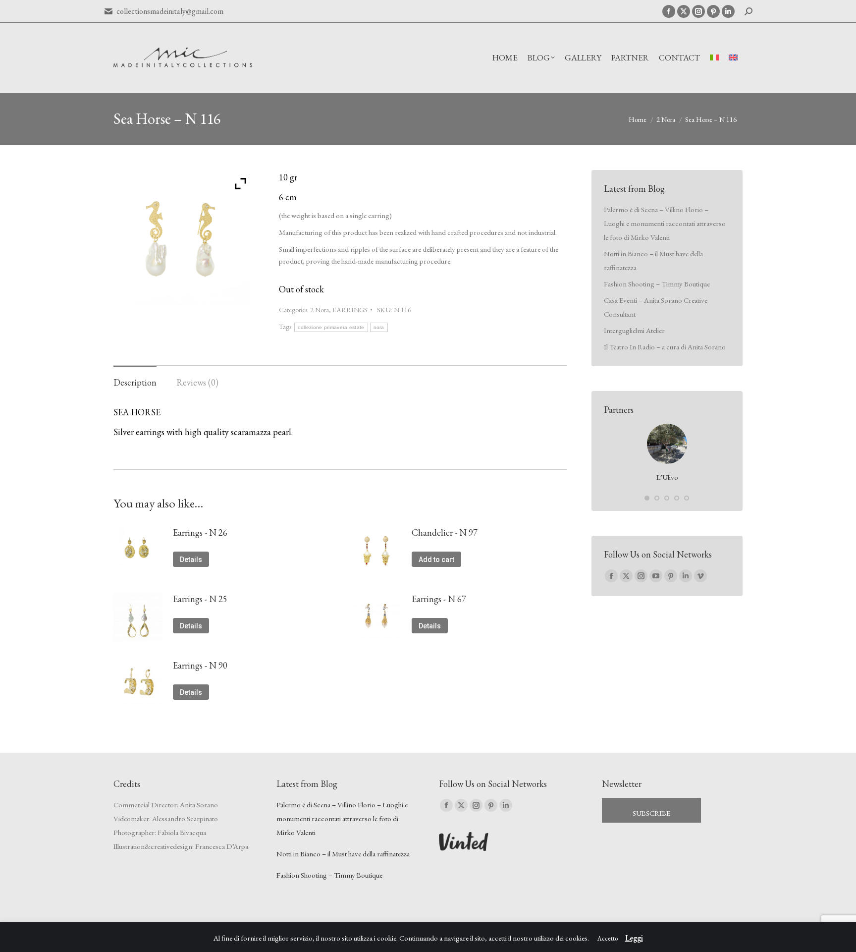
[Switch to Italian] (714, 57)
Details (191, 559)
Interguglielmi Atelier (634, 330)
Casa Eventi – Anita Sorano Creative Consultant (655, 307)
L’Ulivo (667, 477)
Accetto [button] (607, 938)
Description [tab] (135, 382)
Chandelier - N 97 (445, 532)
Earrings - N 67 (439, 599)
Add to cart (436, 559)
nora (379, 327)
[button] (646, 498)
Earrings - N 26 (200, 532)
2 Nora (319, 309)
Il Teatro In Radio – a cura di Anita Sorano (665, 346)
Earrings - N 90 (200, 665)
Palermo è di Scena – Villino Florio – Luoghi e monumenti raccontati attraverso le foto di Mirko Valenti (665, 223)
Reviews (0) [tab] (197, 382)
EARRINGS (350, 309)
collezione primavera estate (331, 327)
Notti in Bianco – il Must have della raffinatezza (653, 260)
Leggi (634, 938)
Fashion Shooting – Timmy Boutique (657, 283)
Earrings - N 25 (200, 599)
